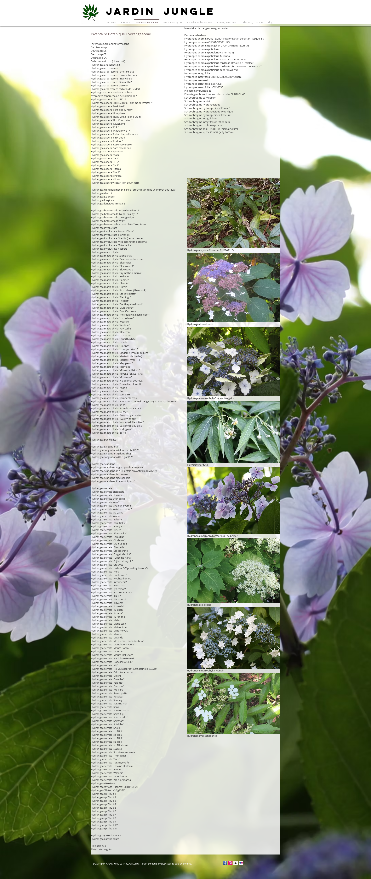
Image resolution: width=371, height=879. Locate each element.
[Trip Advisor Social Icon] (235, 863)
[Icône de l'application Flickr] (241, 863)
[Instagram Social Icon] (230, 863)
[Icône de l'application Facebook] (225, 863)
